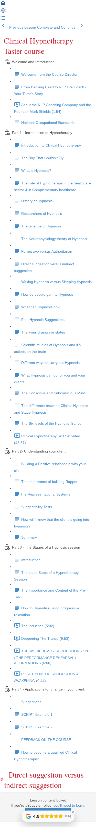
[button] (3, 5)
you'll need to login (69, 805)
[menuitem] (3, 12)
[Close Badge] (73, 811)
